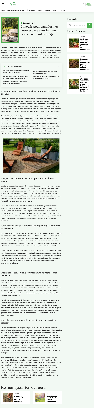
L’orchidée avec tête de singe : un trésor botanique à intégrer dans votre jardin (84, 85)
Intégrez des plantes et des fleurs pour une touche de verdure (45, 72)
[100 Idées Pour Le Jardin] (13, 4)
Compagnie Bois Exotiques (46, 104)
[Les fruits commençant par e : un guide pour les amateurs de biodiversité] (74, 43)
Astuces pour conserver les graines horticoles (19, 398)
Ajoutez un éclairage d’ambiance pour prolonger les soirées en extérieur (15, 77)
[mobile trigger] (3, 4)
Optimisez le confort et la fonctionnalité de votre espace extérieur (46, 77)
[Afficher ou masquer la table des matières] (41, 66)
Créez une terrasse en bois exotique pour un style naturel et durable (16, 71)
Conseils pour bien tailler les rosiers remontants (52, 398)
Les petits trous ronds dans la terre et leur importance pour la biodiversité (85, 64)
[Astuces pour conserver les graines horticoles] (8, 397)
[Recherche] (83, 4)
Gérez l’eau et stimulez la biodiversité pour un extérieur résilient (15, 82)
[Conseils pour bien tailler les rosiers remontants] (40, 397)
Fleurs (49, 393)
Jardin (16, 393)
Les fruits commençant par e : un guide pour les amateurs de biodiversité (85, 44)
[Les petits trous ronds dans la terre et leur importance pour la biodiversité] (74, 63)
